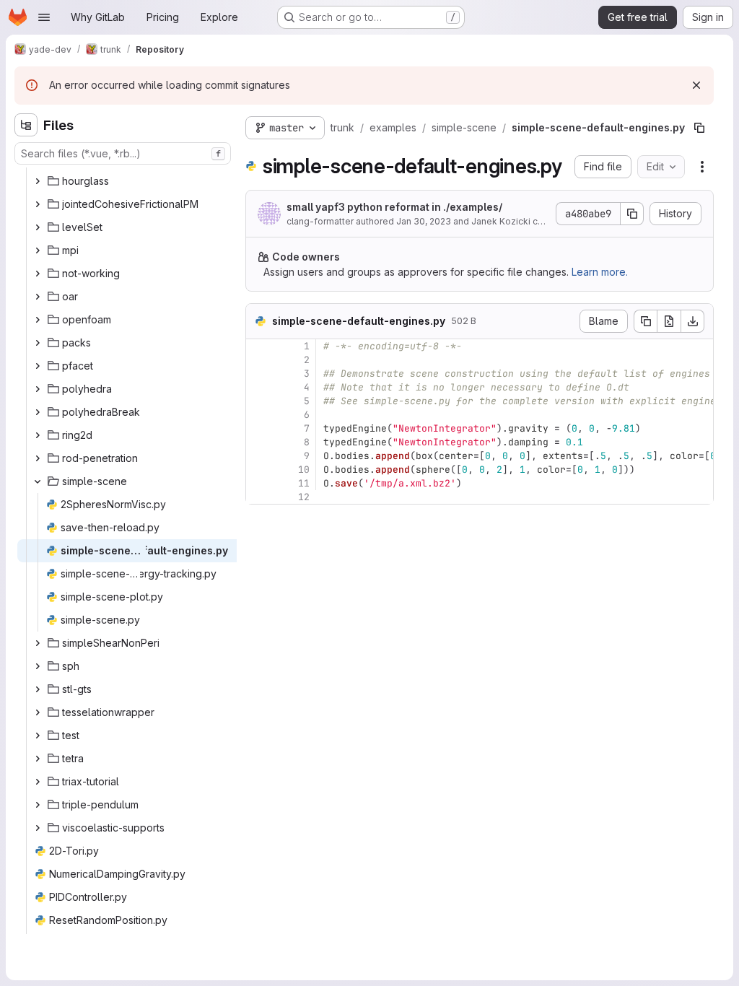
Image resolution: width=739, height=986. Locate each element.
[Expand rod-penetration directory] (37, 458)
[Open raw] (669, 321)
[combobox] (122, 153)
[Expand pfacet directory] (37, 366)
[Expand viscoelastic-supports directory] (37, 828)
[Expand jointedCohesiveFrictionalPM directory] (37, 204)
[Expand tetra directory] (37, 758)
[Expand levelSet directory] (37, 227)
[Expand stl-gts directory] (37, 689)
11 (304, 483)
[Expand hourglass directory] (37, 181)
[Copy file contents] (645, 321)
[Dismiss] (696, 85)
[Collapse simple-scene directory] (37, 481)
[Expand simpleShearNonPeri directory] (37, 643)
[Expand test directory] (37, 735)
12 (304, 497)
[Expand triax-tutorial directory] (37, 781)
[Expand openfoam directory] (37, 319)
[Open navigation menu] (44, 17)
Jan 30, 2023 (423, 221)
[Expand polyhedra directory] (37, 389)
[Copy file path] (699, 127)
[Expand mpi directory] (37, 250)
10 (304, 469)
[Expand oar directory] (37, 296)
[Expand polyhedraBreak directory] (37, 412)
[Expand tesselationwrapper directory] (37, 712)
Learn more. (600, 272)
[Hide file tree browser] (26, 124)
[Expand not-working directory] (37, 273)
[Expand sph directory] (37, 666)
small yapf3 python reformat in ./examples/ (394, 207)
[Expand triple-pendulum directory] (37, 804)
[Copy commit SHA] (632, 213)
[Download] (692, 321)
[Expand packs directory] (37, 343)
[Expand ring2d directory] (37, 435)
